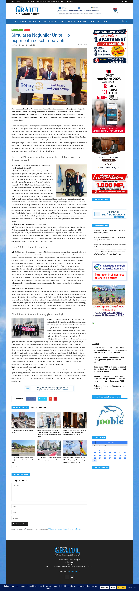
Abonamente (69, 1)
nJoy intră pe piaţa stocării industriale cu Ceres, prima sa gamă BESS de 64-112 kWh (110, 359)
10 (95, 453)
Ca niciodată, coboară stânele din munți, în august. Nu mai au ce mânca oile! (23, 460)
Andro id (96, 252)
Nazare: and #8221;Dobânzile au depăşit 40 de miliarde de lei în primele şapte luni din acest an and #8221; (110, 369)
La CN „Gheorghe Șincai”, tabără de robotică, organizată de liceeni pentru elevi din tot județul (74, 432)
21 (115, 455)
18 (100, 455)
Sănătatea (41, 427)
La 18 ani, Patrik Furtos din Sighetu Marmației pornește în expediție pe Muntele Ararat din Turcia (74, 460)
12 (105, 453)
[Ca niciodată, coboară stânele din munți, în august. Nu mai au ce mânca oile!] (23, 448)
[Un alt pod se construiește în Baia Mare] (23, 420)
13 (110, 453)
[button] (123, 21)
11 (100, 453)
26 (105, 458)
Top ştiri (26, 30)
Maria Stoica (19, 45)
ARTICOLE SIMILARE (20, 408)
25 (100, 458)
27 (110, 458)
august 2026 (110, 442)
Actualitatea (18, 21)
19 (105, 455)
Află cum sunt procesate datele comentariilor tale (65, 529)
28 (115, 458)
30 (125, 458)
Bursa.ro (95, 344)
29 (120, 458)
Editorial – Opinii (85, 21)
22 (120, 455)
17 (95, 455)
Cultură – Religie (66, 21)
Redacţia (31, 1)
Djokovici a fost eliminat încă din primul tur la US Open (109, 387)
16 (125, 453)
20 (110, 455)
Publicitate (102, 21)
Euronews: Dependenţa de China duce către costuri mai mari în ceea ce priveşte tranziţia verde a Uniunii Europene (110, 350)
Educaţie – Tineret (46, 21)
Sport (31, 21)
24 (95, 458)
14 (115, 453)
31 (95, 461)
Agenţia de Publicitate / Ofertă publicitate (49, 1)
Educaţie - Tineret (17, 30)
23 (125, 455)
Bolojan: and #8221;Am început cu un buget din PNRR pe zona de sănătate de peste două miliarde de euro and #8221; (109, 378)
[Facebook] (122, 1)
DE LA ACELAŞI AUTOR (38, 408)
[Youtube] (125, 1)
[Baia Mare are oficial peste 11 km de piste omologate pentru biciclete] (49, 448)
